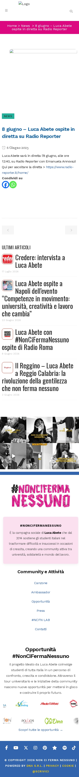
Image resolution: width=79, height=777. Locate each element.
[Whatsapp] (13, 184)
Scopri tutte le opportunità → (41, 730)
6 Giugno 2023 (17, 148)
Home (12, 26)
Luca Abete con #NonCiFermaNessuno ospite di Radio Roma (35, 339)
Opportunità (41, 601)
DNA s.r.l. (35, 765)
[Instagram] (24, 440)
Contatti (41, 629)
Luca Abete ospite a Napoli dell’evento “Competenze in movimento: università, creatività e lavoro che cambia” (37, 298)
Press (41, 611)
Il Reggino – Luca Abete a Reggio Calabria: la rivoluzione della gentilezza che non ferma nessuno (37, 376)
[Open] (13, 430)
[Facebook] (5, 184)
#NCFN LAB (41, 620)
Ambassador (40, 592)
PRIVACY (52, 765)
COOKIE (68, 765)
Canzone (40, 583)
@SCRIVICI (40, 771)
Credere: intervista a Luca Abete (40, 261)
